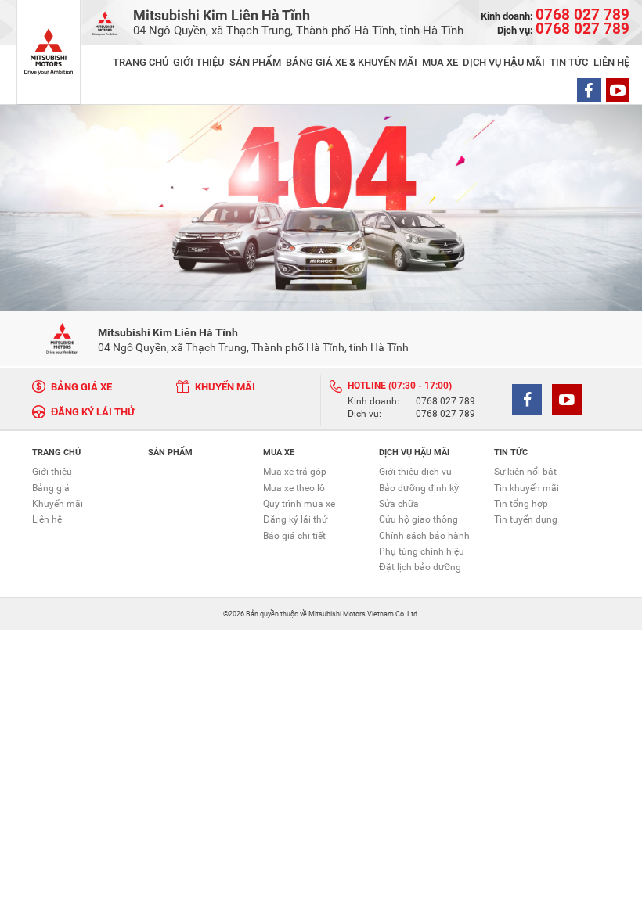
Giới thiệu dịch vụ (415, 471)
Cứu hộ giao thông (418, 519)
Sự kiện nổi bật (525, 471)
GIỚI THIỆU (198, 62)
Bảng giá (51, 488)
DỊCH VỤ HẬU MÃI (504, 62)
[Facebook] (589, 90)
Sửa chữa (399, 503)
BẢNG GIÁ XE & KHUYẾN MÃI (351, 62)
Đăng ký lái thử (295, 519)
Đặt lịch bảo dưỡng (420, 567)
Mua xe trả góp (294, 471)
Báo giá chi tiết (294, 535)
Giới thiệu (52, 471)
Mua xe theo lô (294, 488)
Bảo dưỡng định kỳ (419, 488)
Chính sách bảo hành (424, 535)
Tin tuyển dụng (525, 519)
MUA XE (440, 62)
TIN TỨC (569, 62)
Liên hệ (47, 519)
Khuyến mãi (57, 503)
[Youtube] (617, 90)
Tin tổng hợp (521, 503)
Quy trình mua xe (299, 503)
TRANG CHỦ (140, 62)
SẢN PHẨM (255, 62)
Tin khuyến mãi (526, 488)
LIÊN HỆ (611, 62)
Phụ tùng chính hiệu (421, 551)
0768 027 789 (445, 402)
